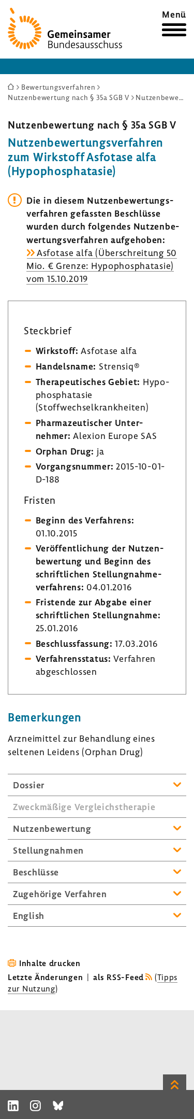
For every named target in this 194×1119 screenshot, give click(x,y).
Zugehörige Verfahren (60, 893)
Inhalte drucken (50, 963)
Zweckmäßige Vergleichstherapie (84, 806)
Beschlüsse (36, 872)
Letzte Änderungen (45, 977)
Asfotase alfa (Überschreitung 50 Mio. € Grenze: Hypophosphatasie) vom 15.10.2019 (101, 265)
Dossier (28, 785)
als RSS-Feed (118, 977)
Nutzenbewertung (52, 828)
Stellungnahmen (48, 850)
